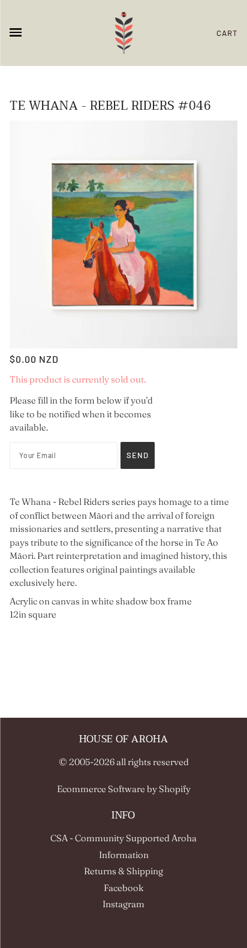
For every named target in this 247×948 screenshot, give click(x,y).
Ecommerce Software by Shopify (124, 788)
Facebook (124, 887)
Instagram (123, 904)
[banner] (123, 33)
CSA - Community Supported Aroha (123, 838)
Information (124, 854)
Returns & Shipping (123, 871)
